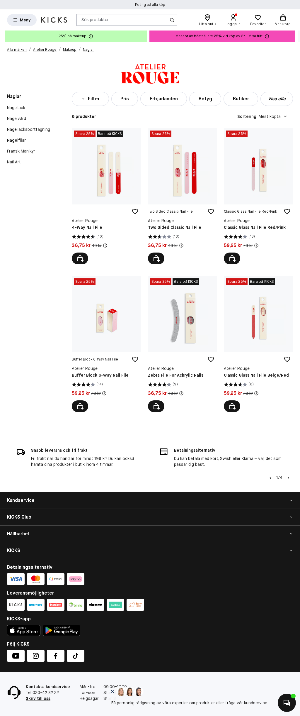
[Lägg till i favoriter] (135, 211)
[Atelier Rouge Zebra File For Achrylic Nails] (182, 344)
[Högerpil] (295, 36)
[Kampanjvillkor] (105, 245)
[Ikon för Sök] (172, 20)
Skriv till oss (38, 698)
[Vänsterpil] (270, 478)
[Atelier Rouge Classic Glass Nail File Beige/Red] (258, 344)
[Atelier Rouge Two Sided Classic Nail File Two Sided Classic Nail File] (182, 196)
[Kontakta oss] (287, 703)
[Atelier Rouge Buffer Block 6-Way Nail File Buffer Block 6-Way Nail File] (106, 344)
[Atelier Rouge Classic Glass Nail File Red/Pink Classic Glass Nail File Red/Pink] (258, 196)
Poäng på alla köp (150, 4)
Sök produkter (95, 19)
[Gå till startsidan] (54, 20)
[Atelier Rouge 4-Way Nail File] (106, 196)
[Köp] (80, 258)
